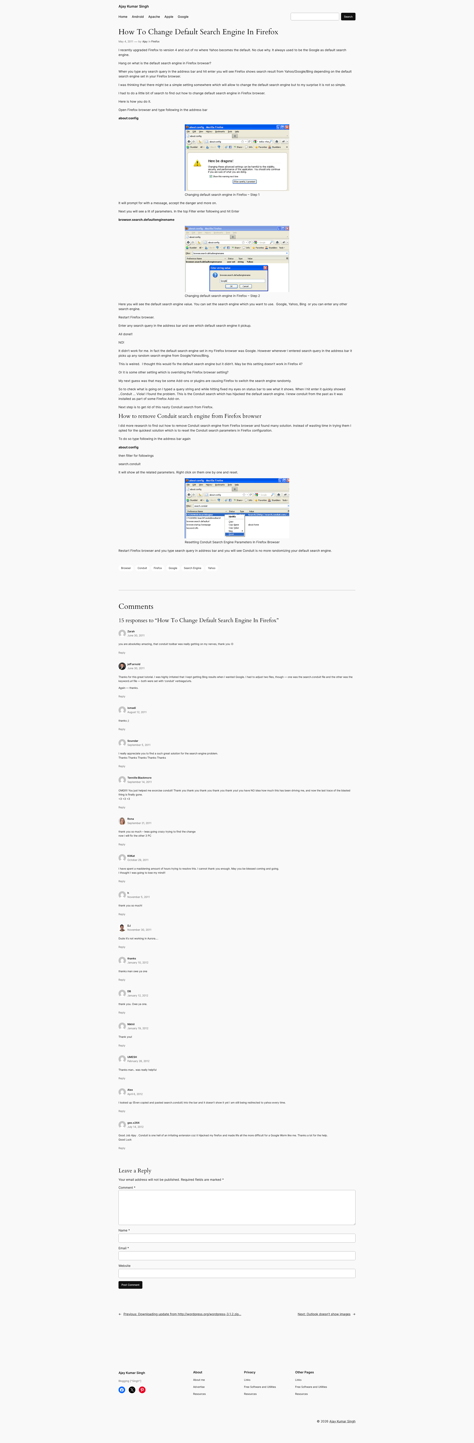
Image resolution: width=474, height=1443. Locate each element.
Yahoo (211, 568)
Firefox (155, 41)
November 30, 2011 (139, 929)
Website (124, 1266)
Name (124, 1230)
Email (123, 1248)
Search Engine (192, 568)
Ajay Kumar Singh (133, 6)
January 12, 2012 (137, 995)
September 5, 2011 (139, 744)
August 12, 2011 (137, 712)
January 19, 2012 (137, 1028)
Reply (121, 652)
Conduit (142, 568)
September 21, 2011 (139, 823)
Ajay (145, 41)
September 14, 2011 (139, 781)
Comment (127, 1187)
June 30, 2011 (136, 635)
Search (348, 16)
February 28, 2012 (138, 1061)
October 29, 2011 (137, 859)
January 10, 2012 (137, 962)
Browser (126, 568)
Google (173, 568)
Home (122, 17)
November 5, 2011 (138, 896)
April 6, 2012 (135, 1094)
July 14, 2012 (135, 1126)
